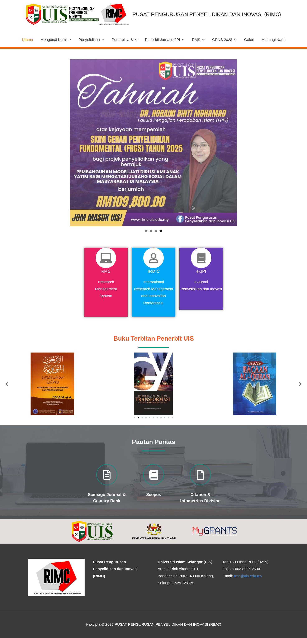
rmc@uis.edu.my (248, 576)
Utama (27, 40)
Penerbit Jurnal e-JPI (162, 40)
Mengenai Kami (54, 40)
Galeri (249, 40)
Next (244, 142)
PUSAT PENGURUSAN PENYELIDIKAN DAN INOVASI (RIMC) (206, 14)
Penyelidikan (89, 40)
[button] (134, 417)
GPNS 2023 (222, 40)
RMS (196, 40)
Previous (63, 142)
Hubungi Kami (273, 40)
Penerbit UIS (122, 40)
